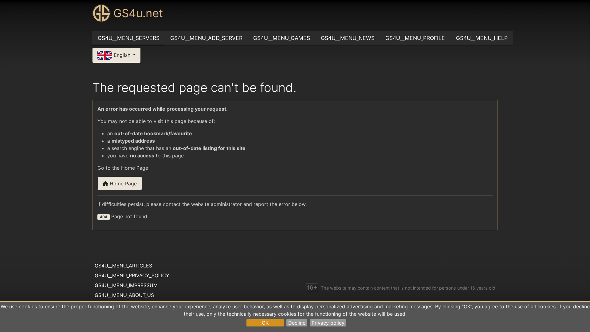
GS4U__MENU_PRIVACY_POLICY (132, 275)
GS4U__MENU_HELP (482, 38)
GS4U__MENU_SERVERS (128, 38)
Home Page (122, 183)
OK (265, 323)
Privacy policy (328, 323)
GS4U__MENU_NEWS (348, 38)
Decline (296, 323)
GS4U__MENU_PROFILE (415, 38)
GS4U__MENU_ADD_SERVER (206, 38)
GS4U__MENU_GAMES (281, 38)
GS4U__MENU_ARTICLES (123, 266)
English (122, 55)
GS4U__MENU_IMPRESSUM (126, 285)
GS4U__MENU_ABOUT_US (124, 295)
